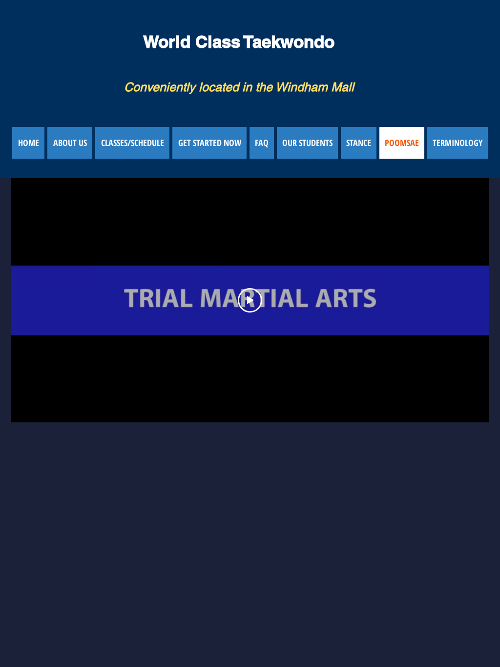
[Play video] (250, 300)
